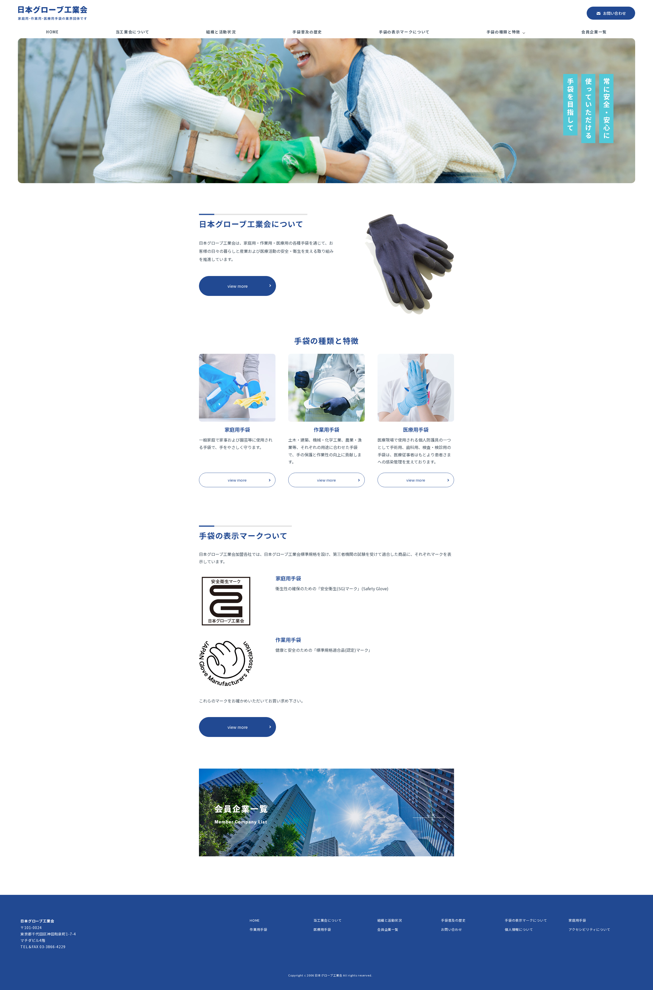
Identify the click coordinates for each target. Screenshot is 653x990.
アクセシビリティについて (589, 929)
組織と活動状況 (221, 31)
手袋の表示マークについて (404, 31)
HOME (52, 31)
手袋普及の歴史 (307, 31)
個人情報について (519, 929)
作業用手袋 (258, 929)
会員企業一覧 (594, 31)
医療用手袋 (322, 929)
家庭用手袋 (577, 920)
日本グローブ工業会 (328, 975)
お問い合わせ (614, 13)
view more (238, 286)
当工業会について (132, 31)
